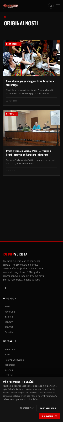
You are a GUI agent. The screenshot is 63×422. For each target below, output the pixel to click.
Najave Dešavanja (14, 359)
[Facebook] (5, 288)
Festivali (9, 375)
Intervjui (9, 316)
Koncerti (9, 327)
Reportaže (10, 364)
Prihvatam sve (49, 416)
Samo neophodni (48, 408)
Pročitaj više (27, 408)
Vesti (7, 306)
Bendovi (9, 321)
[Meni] (58, 6)
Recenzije (10, 311)
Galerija (9, 332)
